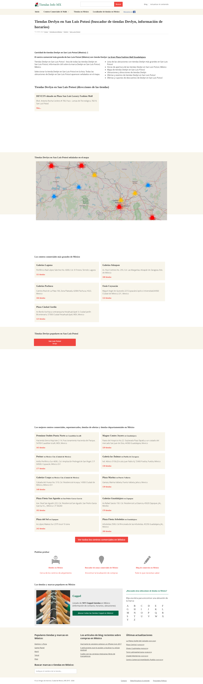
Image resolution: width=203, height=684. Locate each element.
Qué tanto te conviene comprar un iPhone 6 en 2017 (100, 644)
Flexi (36, 659)
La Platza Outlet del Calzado (141, 641)
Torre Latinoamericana (139, 652)
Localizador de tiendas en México (106, 12)
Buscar (118, 4)
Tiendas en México (81, 12)
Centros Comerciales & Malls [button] (55, 12)
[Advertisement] (101, 42)
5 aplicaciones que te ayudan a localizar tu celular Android (100, 649)
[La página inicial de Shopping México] (56, 4)
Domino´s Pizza (41, 644)
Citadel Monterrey (137, 656)
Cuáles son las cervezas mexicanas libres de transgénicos (97, 655)
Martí (37, 651)
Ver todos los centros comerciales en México (101, 539)
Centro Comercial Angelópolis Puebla (144, 659)
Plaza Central (135, 644)
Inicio (37, 12)
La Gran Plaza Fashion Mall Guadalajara (127, 57)
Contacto (124, 681)
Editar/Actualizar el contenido (140, 681)
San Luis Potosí (55, 342)
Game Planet (40, 648)
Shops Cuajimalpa (137, 648)
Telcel (37, 655)
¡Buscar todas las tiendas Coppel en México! (95, 613)
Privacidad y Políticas (160, 681)
